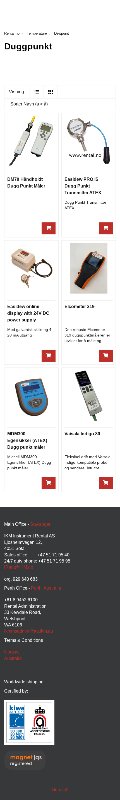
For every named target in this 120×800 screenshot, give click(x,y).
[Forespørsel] (49, 228)
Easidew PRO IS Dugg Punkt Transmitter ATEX (82, 186)
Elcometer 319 (79, 306)
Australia (13, 658)
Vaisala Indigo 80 (82, 433)
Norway (12, 652)
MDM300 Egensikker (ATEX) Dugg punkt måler (27, 440)
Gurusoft (60, 789)
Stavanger (40, 524)
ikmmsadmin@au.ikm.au (28, 631)
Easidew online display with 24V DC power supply (28, 313)
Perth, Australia (46, 588)
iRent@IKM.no (18, 567)
